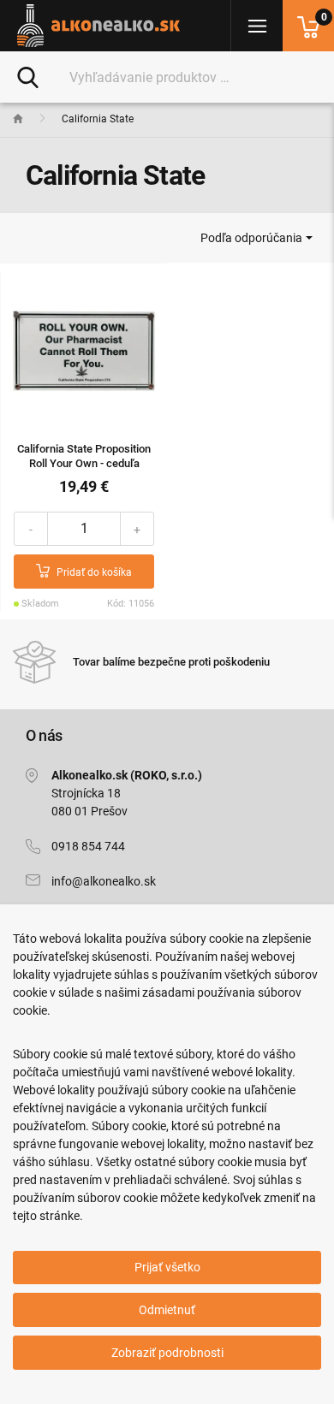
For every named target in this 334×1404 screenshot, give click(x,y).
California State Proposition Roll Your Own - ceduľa (84, 456)
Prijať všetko (167, 1267)
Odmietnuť (167, 1310)
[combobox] (256, 238)
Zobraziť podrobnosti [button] (167, 1353)
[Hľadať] (28, 76)
